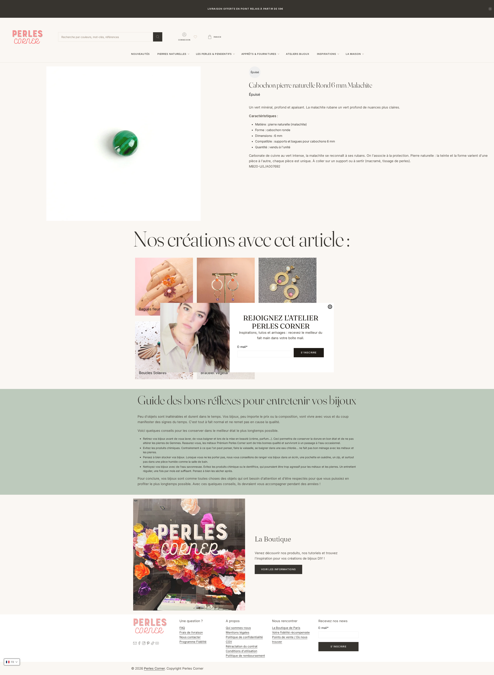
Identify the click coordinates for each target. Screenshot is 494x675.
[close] (330, 307)
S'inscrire (309, 352)
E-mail (242, 347)
